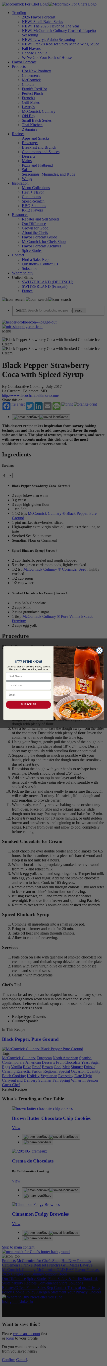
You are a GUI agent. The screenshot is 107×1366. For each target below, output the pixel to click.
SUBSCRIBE (28, 704)
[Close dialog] (100, 650)
